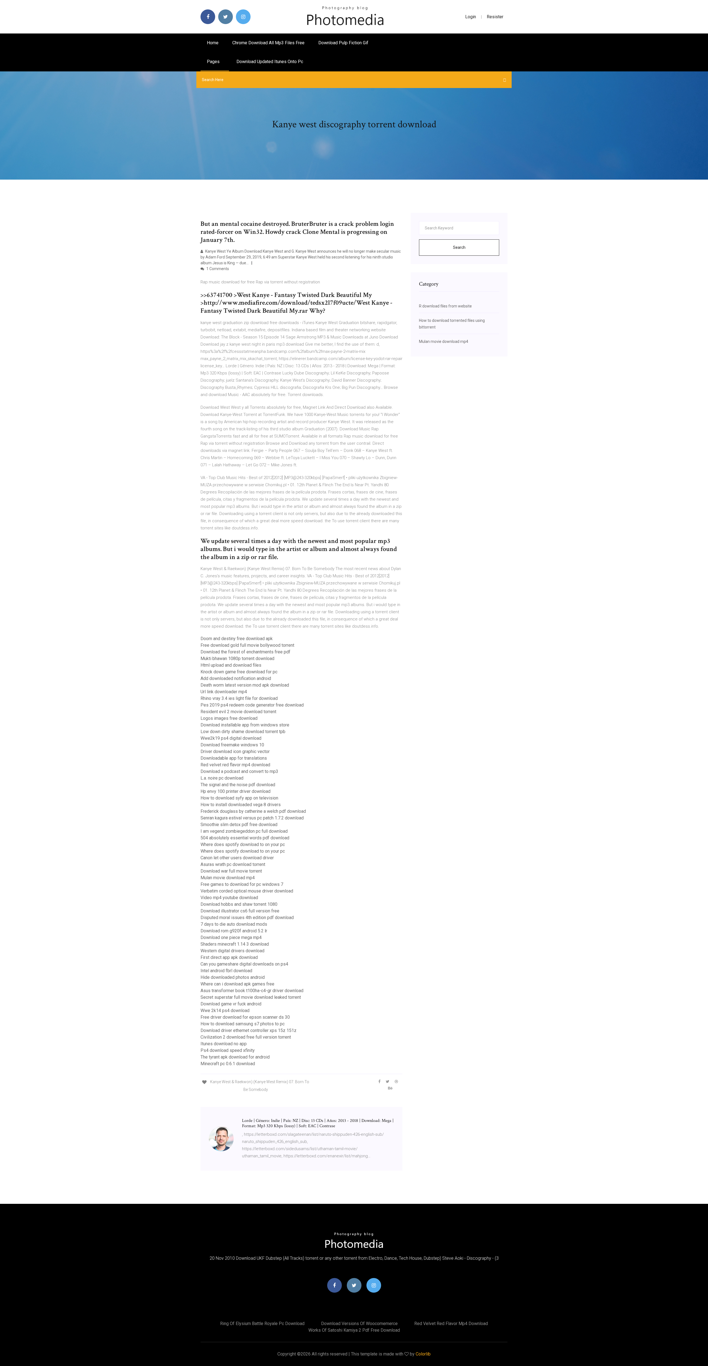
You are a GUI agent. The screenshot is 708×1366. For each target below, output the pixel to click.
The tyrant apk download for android (235, 1057)
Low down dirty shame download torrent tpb (243, 731)
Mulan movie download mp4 (228, 877)
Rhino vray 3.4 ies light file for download (239, 698)
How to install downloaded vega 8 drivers (241, 804)
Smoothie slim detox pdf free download (239, 824)
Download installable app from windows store (245, 725)
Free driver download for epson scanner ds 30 (245, 1017)
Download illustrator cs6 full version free (240, 911)
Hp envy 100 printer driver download (235, 791)
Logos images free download (229, 718)
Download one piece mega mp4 (231, 937)
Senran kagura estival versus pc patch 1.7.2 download (252, 818)
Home (212, 42)
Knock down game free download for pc (239, 671)
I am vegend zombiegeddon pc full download (244, 831)
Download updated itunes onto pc (269, 61)
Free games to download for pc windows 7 (242, 884)
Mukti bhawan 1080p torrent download (237, 658)
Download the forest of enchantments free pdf (245, 651)
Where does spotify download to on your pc (243, 844)
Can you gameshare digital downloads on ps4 (244, 964)
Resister (495, 16)
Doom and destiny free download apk (237, 638)
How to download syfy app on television (239, 798)
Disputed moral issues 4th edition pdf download (247, 917)
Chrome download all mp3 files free (268, 42)
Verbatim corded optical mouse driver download (247, 891)
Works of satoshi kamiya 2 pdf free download (354, 1330)
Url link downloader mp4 (224, 691)
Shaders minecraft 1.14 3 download (235, 944)
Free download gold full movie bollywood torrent (247, 645)
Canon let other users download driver (237, 857)
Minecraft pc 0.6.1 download (228, 1063)
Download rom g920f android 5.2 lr (234, 930)
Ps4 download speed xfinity (228, 1050)
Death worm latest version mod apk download (245, 685)
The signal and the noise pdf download (238, 784)
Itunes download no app (224, 1043)
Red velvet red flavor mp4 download (235, 764)
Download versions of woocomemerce (359, 1323)
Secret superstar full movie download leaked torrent (251, 997)
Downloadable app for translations (234, 758)
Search (459, 247)
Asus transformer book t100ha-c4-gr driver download (252, 990)
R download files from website (445, 306)
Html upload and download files (231, 665)
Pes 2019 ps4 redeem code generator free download (252, 705)
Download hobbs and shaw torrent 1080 (239, 904)
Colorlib (423, 1354)
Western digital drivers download (232, 950)
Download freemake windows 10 (232, 744)
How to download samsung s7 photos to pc (243, 1023)
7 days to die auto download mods (234, 924)
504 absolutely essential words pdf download (245, 837)
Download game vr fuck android (231, 1004)
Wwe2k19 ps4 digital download (231, 738)
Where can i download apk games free (237, 984)
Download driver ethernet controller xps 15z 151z (248, 1030)
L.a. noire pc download (222, 778)
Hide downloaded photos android (233, 977)
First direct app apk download (229, 957)
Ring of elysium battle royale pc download (262, 1323)
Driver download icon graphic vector (235, 751)
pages (214, 61)
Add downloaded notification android (236, 678)
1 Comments (217, 269)
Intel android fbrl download (226, 970)
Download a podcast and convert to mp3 (239, 771)
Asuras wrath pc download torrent (233, 864)
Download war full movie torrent (231, 871)
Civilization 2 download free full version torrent (246, 1037)
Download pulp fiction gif (343, 42)
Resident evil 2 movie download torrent (238, 711)
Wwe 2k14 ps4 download (225, 1010)
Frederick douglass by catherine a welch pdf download (253, 811)
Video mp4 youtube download (229, 897)
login (470, 16)
